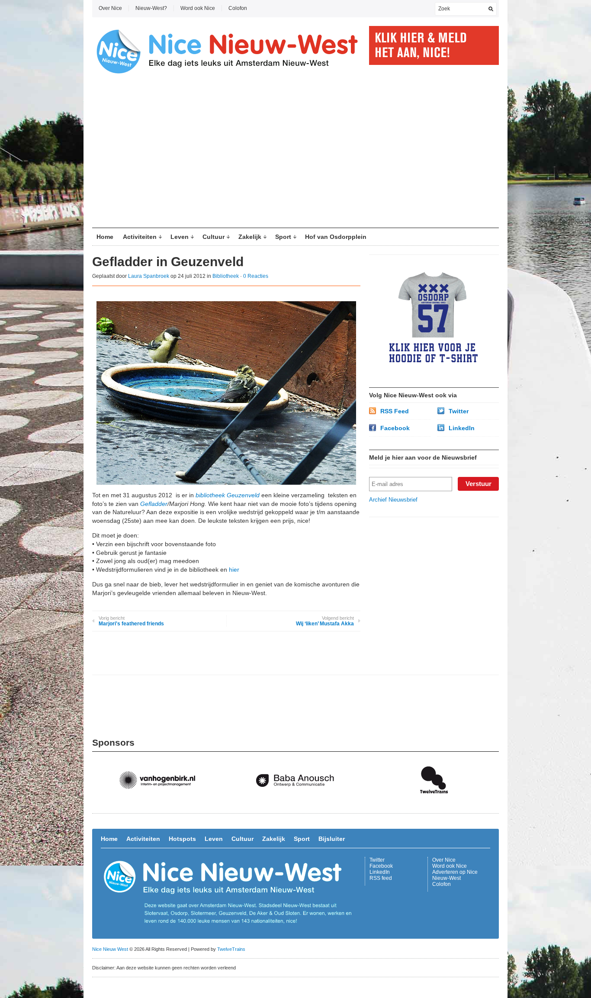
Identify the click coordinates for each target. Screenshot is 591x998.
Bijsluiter (331, 838)
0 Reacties (255, 276)
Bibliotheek (225, 276)
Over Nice (110, 8)
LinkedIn (462, 428)
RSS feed (380, 878)
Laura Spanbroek (148, 276)
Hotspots (182, 838)
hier (234, 569)
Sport (283, 236)
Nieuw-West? (151, 8)
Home (104, 236)
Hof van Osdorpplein (335, 236)
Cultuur (213, 236)
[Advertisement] (295, 154)
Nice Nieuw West (110, 949)
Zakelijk (249, 236)
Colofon (237, 8)
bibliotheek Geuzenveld (228, 495)
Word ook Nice (197, 8)
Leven (179, 236)
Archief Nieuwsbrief (393, 499)
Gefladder (153, 503)
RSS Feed (394, 411)
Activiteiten (140, 236)
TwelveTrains (231, 949)
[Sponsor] (161, 802)
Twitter (459, 411)
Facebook (395, 428)
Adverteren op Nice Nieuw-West (455, 875)
